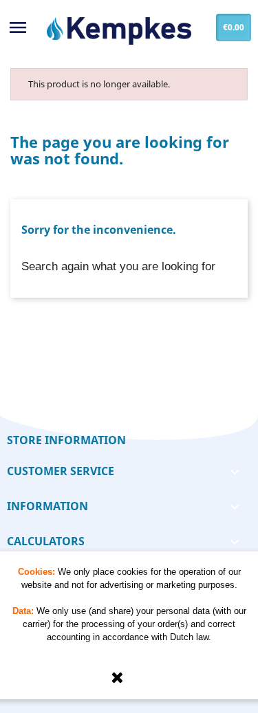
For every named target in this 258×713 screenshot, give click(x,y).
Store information (66, 440)
